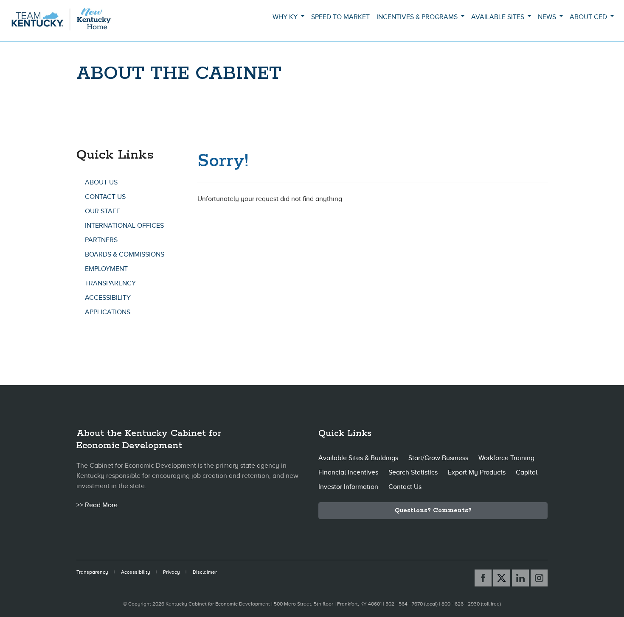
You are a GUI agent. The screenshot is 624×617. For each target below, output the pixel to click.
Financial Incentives (348, 472)
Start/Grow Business (438, 458)
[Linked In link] (520, 578)
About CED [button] (589, 17)
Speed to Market (340, 17)
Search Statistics (413, 472)
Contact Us (105, 197)
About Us (101, 182)
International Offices (124, 225)
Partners (101, 240)
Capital (526, 472)
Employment (106, 269)
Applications (107, 312)
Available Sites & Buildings (358, 458)
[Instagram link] (539, 578)
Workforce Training (506, 458)
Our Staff (102, 211)
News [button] (548, 17)
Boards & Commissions (124, 254)
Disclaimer (205, 572)
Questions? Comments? (433, 510)
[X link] (501, 578)
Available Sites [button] (498, 17)
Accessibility (108, 298)
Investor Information (348, 487)
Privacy (171, 572)
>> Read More (97, 505)
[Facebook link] (483, 578)
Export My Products (477, 472)
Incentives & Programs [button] (418, 17)
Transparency (110, 283)
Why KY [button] (286, 17)
